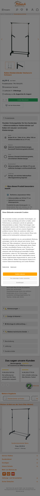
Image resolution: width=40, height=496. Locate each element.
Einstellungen (20, 282)
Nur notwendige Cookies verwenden (20, 278)
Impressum (13, 267)
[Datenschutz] (2, 263)
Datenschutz (5, 267)
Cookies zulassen (20, 274)
